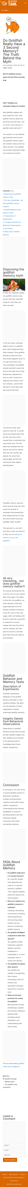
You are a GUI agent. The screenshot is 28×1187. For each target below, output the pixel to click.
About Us (4, 1174)
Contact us (23, 1174)
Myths (7, 1076)
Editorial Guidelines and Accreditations (14, 1177)
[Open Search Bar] (25, 3)
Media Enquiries (13, 1174)
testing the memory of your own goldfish (12, 537)
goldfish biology (11, 1079)
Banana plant (9, 1082)
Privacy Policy (14, 1180)
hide (12, 191)
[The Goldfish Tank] (8, 3)
